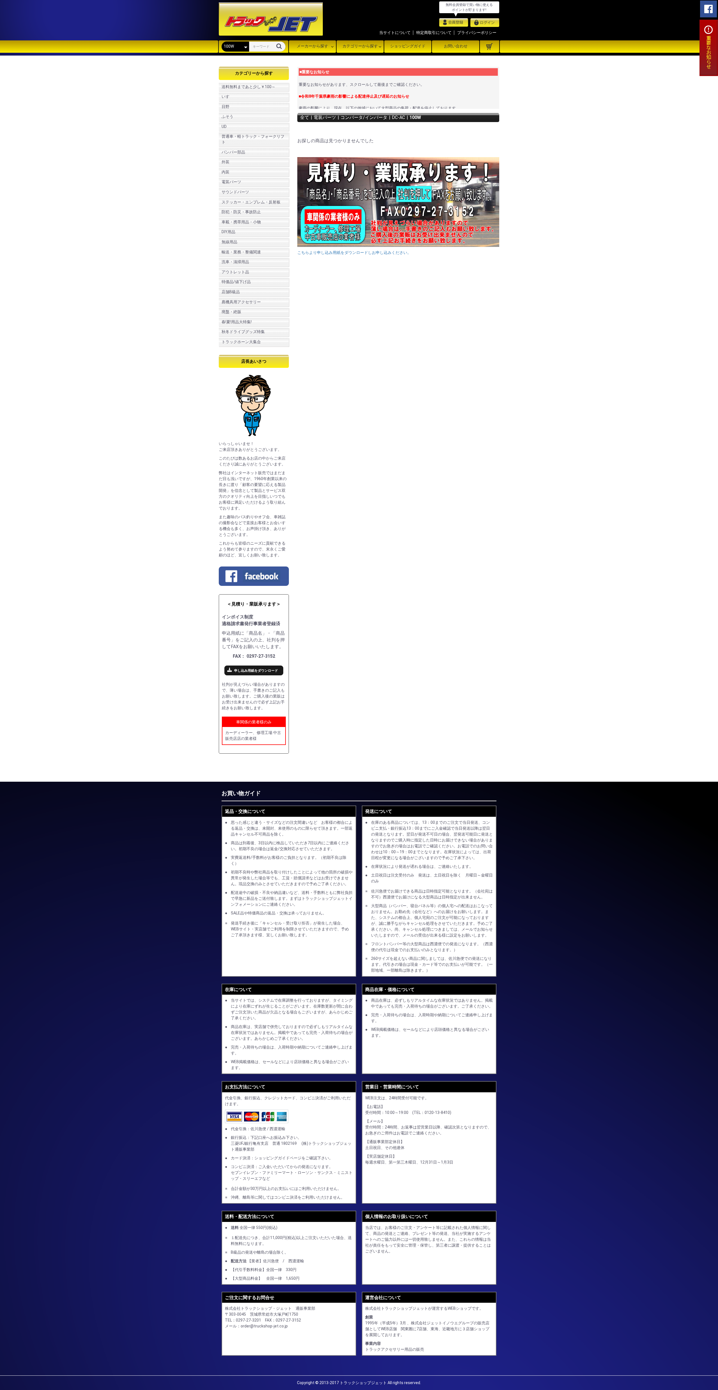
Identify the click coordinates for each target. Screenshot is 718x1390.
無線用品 (229, 242)
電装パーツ (231, 182)
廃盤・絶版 (231, 311)
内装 (225, 172)
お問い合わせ (456, 46)
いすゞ (227, 96)
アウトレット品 (235, 272)
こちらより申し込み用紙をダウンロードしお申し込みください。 (354, 252)
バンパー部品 (233, 152)
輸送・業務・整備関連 (241, 252)
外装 (225, 162)
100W (415, 117)
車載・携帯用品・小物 (241, 222)
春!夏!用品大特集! (237, 322)
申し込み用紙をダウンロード (256, 671)
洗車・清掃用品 (235, 262)
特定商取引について (434, 32)
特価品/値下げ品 (236, 281)
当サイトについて (395, 32)
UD (224, 126)
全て (304, 117)
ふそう (227, 116)
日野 (225, 106)
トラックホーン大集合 (241, 342)
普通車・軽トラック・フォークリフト (253, 139)
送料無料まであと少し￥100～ (248, 86)
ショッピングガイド (407, 46)
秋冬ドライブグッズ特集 (243, 331)
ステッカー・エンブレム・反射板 (251, 202)
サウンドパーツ (235, 192)
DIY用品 (228, 232)
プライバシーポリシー (476, 32)
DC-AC (398, 117)
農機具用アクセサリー (241, 302)
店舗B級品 (231, 292)
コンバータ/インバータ (363, 117)
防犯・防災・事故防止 (241, 212)
